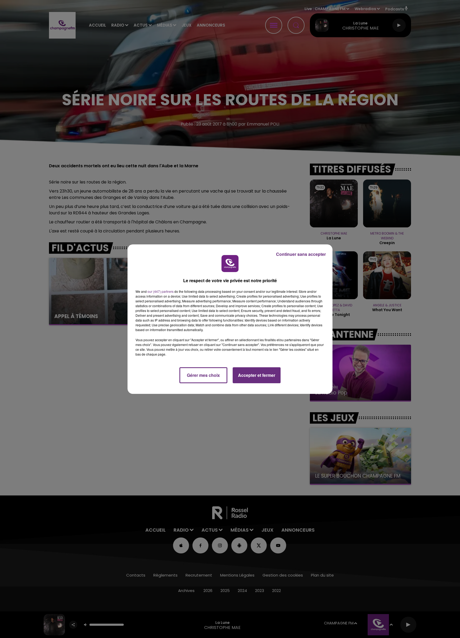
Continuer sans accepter (301, 254)
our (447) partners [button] (160, 291)
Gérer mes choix (203, 375)
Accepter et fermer (256, 375)
